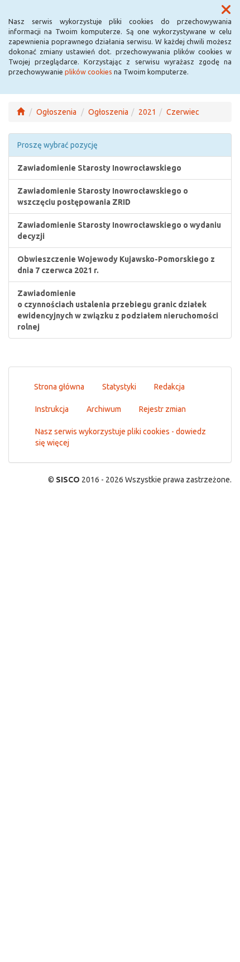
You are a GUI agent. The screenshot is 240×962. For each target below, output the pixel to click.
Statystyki (119, 386)
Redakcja (169, 386)
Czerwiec (182, 111)
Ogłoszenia (56, 111)
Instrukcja (52, 409)
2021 (147, 111)
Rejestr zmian (162, 409)
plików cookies (88, 72)
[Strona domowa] (21, 111)
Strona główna (59, 386)
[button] (226, 10)
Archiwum (104, 409)
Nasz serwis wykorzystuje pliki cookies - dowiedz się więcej (120, 437)
